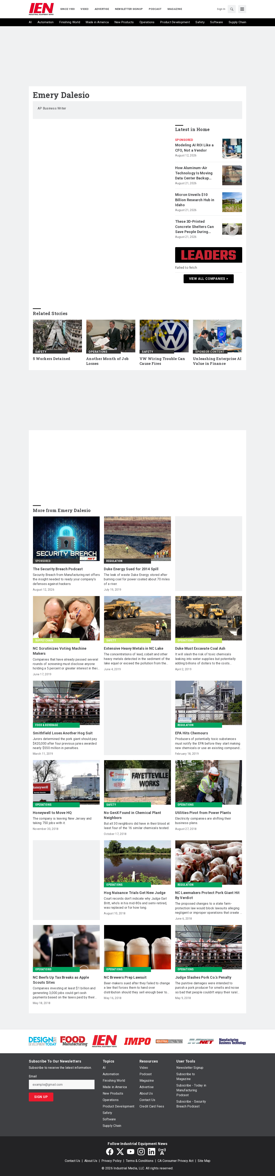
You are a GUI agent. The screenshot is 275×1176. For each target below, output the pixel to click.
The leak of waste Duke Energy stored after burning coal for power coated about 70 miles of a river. (137, 579)
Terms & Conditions (139, 1161)
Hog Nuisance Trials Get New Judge (134, 893)
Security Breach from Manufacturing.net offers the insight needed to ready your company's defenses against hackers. (66, 579)
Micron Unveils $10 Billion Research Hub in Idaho (194, 200)
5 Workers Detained (51, 358)
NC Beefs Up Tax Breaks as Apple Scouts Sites (61, 980)
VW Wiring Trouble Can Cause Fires (162, 361)
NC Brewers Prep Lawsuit (125, 977)
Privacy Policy (111, 1161)
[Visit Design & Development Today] (42, 1041)
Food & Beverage (46, 725)
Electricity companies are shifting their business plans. (203, 821)
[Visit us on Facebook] (109, 1151)
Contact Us (72, 1161)
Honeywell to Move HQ (52, 813)
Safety (40, 351)
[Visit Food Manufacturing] (74, 1041)
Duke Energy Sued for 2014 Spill (131, 569)
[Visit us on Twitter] (120, 1151)
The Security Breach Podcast (58, 569)
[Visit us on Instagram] (141, 1151)
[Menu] (242, 9)
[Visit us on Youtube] (130, 1151)
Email (33, 1076)
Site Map (204, 1161)
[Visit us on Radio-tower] (162, 1151)
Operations (98, 351)
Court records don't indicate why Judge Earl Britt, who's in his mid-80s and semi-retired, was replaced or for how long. (135, 903)
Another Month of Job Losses (107, 361)
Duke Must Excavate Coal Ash (200, 648)
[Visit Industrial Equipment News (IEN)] (104, 1041)
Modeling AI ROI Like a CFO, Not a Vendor (194, 147)
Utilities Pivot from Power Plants (203, 813)
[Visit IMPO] (137, 1041)
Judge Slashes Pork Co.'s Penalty (203, 977)
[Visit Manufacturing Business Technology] (232, 1041)
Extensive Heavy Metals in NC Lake (133, 648)
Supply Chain (44, 640)
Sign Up (41, 1097)
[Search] (232, 9)
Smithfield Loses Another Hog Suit (63, 733)
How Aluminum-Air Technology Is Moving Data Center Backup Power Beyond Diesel (194, 173)
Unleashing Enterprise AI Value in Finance (217, 361)
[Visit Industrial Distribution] (169, 1041)
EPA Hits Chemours (191, 733)
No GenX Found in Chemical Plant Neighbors (132, 815)
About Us (90, 1161)
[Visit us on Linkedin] (151, 1151)
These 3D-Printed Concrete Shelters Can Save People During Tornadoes (194, 226)
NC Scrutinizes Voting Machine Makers (59, 651)
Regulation (114, 561)
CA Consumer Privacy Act (175, 1161)
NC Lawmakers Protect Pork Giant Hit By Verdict (207, 895)
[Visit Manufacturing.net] (201, 1041)
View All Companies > (208, 279)
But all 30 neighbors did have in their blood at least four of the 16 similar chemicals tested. (137, 826)
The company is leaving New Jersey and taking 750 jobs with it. (62, 821)
